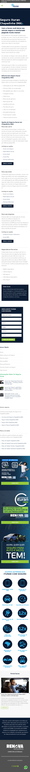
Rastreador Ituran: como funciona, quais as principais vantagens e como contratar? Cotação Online (13, 396)
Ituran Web (6, 237)
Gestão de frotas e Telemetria (11, 234)
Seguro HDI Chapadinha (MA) (9, 422)
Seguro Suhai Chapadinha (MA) (10, 419)
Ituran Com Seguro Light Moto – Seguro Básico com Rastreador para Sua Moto (13, 389)
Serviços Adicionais (8, 159)
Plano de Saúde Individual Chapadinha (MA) (13, 448)
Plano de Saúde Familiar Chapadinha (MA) (13, 446)
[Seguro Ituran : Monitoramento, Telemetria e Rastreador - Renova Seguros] (15, 5)
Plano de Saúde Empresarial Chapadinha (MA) (14, 443)
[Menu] (2, 5)
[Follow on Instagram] (14, 766)
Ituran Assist (6, 154)
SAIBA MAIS (4, 707)
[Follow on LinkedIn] (17, 766)
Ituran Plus (6, 157)
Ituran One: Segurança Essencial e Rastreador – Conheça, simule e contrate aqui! (14, 383)
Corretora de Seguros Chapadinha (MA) (12, 417)
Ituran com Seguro (8, 149)
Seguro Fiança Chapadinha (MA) (10, 425)
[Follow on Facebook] (12, 766)
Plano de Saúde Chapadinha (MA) (11, 440)
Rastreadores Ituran (8, 151)
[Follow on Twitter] (16, 766)
